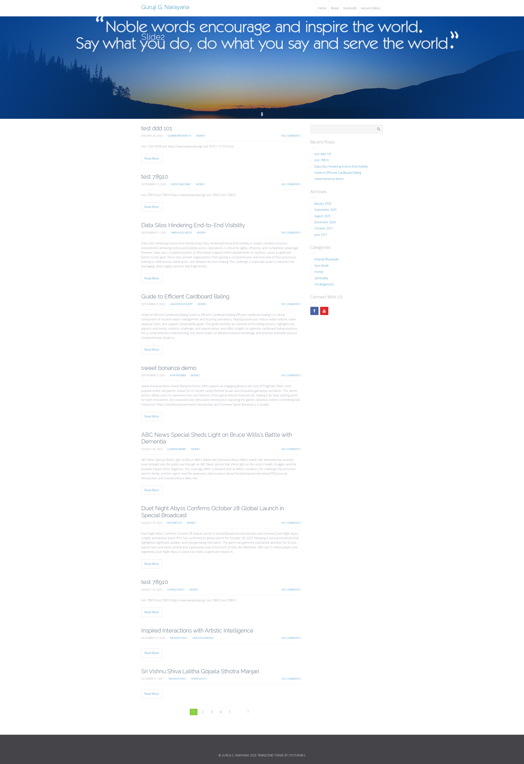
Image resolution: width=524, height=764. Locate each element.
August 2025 (322, 216)
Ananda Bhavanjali (326, 259)
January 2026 (322, 203)
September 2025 (325, 210)
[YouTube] (324, 311)
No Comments (291, 135)
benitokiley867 (181, 184)
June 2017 (320, 235)
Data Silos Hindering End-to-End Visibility (193, 225)
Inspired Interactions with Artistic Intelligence (197, 630)
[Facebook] (314, 311)
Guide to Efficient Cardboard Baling (185, 296)
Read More (152, 158)
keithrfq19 (174, 523)
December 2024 (325, 222)
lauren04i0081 (176, 449)
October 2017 (323, 228)
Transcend (266, 755)
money (200, 135)
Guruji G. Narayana (165, 7)
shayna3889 (178, 375)
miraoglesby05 (181, 232)
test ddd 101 (156, 128)
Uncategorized (202, 638)
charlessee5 (175, 589)
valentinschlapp (181, 304)
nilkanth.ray (178, 638)
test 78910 (154, 176)
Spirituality (199, 678)
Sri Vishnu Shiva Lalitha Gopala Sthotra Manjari (200, 671)
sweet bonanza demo (168, 368)
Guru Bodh (321, 266)
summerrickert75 (179, 135)
